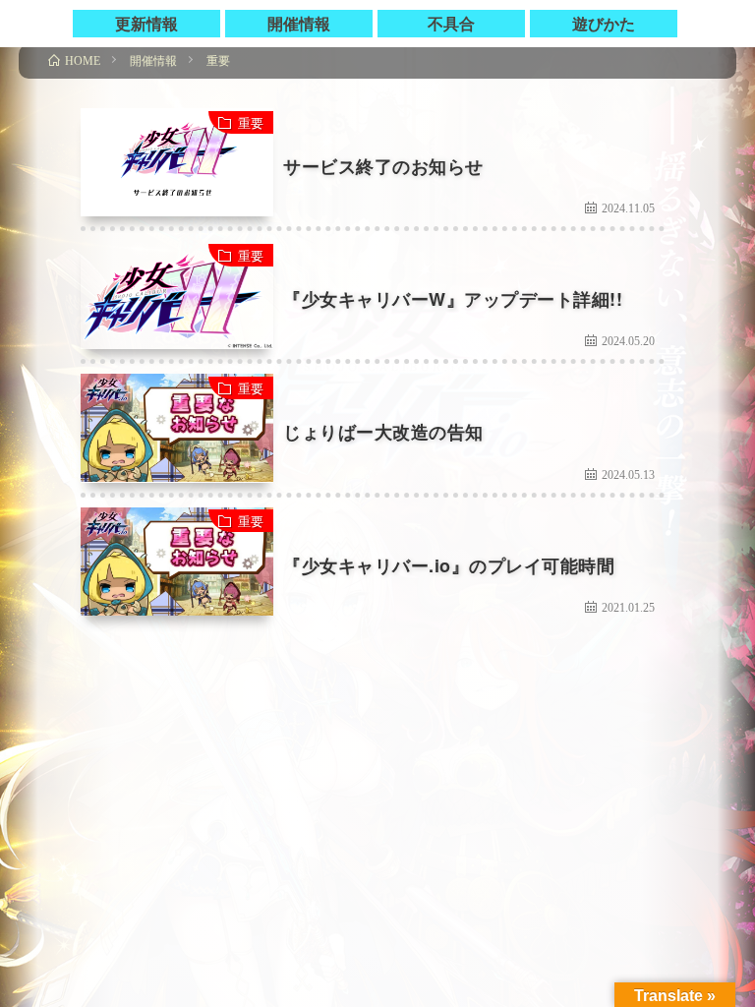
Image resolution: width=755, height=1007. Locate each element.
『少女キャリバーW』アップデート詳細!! (452, 299)
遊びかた (603, 23)
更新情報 (146, 23)
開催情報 (298, 23)
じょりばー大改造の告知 (383, 431)
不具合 (451, 23)
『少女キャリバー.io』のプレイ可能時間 (448, 565)
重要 (250, 122)
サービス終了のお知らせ (383, 166)
